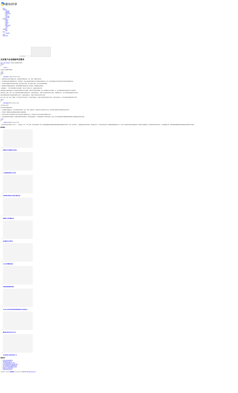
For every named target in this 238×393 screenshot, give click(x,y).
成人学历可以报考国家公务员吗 (10, 366)
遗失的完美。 (6, 76)
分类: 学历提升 (6, 62)
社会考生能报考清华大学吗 (9, 362)
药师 (6, 21)
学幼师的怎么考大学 (7, 361)
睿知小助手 (5, 35)
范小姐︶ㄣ (5, 67)
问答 (4, 34)
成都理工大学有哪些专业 (8, 218)
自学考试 (7, 11)
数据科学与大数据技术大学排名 (10, 150)
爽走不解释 (5, 102)
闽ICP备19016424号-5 (31, 371)
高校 (6, 30)
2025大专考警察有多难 (8, 263)
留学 (6, 14)
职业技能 (5, 18)
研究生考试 (7, 13)
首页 (4, 8)
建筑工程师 (7, 25)
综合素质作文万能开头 (8, 241)
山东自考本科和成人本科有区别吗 (10, 364)
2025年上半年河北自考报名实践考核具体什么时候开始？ (15, 309)
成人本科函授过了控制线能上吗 (10, 365)
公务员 (6, 26)
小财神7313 (5, 122)
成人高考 (7, 17)
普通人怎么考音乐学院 (8, 368)
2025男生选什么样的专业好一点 (10, 354)
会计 (6, 27)
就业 (4, 31)
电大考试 (7, 16)
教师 (6, 24)
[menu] (0, 1)
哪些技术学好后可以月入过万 (9, 332)
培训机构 (5, 29)
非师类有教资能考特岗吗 (8, 286)
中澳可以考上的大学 (7, 369)
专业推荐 (7, 33)
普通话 (6, 20)
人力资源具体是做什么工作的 (9, 172)
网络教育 (7, 12)
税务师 (6, 22)
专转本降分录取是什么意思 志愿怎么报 (11, 195)
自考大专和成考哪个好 (8, 360)
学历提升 (5, 9)
